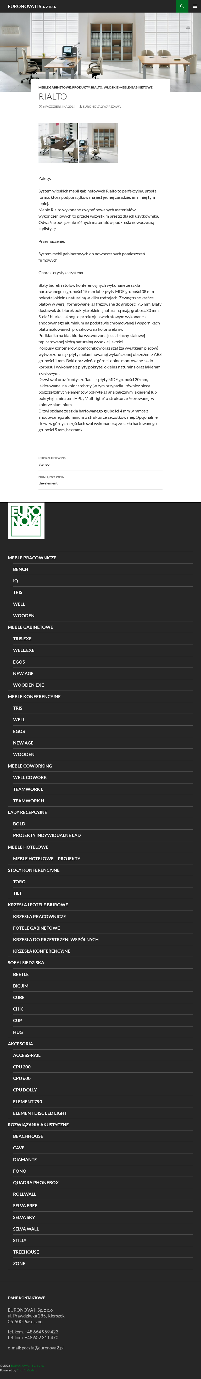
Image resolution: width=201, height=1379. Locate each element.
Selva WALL (26, 1229)
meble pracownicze (32, 557)
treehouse (26, 1252)
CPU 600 (22, 1078)
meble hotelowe (28, 847)
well (19, 604)
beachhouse (28, 1136)
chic (18, 1009)
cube (19, 997)
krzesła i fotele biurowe (38, 904)
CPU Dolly (25, 1090)
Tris (17, 708)
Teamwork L (28, 789)
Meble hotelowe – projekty (46, 858)
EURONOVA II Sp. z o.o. (32, 6)
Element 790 (27, 1101)
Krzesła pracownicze (39, 916)
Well (19, 719)
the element (51, 480)
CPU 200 (22, 1066)
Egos (19, 662)
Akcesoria (20, 1043)
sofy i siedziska (26, 962)
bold (19, 823)
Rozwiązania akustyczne (38, 1124)
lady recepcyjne (27, 812)
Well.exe (24, 650)
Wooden (24, 754)
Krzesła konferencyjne (41, 951)
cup (17, 1020)
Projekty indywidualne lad (47, 835)
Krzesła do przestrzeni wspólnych (56, 939)
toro (19, 881)
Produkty (81, 87)
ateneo (52, 461)
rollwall (24, 1194)
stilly (19, 1240)
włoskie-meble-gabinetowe (128, 87)
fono (19, 1171)
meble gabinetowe (54, 87)
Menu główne (194, 6)
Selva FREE (25, 1205)
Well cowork (30, 777)
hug (18, 1032)
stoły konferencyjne (34, 870)
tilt (17, 893)
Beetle (21, 974)
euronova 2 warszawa (102, 106)
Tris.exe (22, 638)
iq (15, 580)
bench (20, 569)
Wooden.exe (28, 685)
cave (19, 1147)
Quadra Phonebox (36, 1182)
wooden (24, 615)
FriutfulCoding (27, 1370)
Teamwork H (28, 800)
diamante (25, 1159)
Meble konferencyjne (34, 696)
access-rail (27, 1055)
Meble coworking (30, 766)
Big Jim (21, 986)
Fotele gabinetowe (36, 928)
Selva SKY (24, 1217)
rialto (96, 87)
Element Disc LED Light (40, 1113)
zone (19, 1263)
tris (17, 592)
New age (23, 673)
